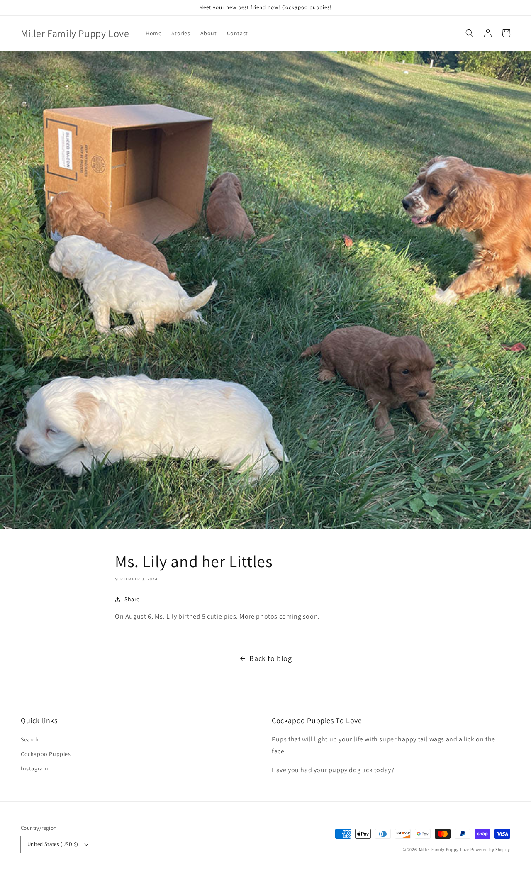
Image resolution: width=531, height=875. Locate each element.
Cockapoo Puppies (46, 754)
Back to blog (270, 658)
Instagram (34, 768)
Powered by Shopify (490, 849)
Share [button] (132, 599)
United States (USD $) (52, 844)
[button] (469, 33)
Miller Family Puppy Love (444, 849)
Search (30, 739)
